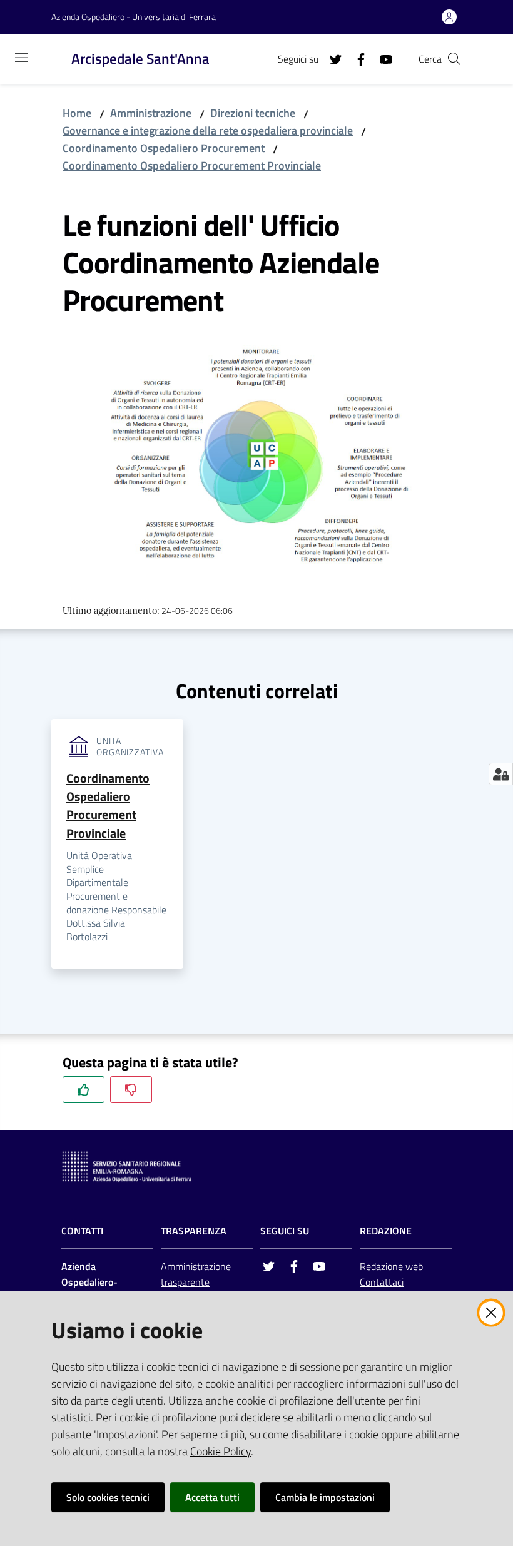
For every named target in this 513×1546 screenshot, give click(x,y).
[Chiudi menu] (468, 25)
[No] (131, 1089)
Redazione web (391, 1266)
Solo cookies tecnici (108, 1497)
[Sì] (83, 1089)
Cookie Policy (220, 1451)
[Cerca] (454, 58)
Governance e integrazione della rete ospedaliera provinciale (208, 130)
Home (77, 112)
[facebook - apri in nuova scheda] (355, 58)
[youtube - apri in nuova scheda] (381, 58)
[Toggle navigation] (21, 57)
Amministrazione (150, 112)
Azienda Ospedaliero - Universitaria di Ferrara (133, 16)
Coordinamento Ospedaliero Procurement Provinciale (192, 165)
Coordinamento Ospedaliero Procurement (164, 148)
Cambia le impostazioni (325, 1497)
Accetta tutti (212, 1497)
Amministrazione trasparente (196, 1274)
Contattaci (382, 1281)
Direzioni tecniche (252, 112)
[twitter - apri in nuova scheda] (330, 58)
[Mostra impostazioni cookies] (501, 774)
